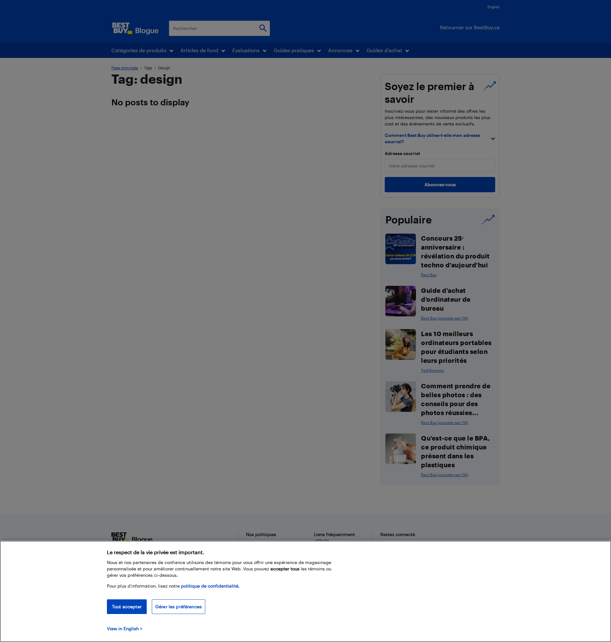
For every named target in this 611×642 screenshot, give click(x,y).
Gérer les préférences (178, 606)
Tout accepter (127, 606)
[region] (305, 591)
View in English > (124, 628)
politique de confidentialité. (210, 586)
